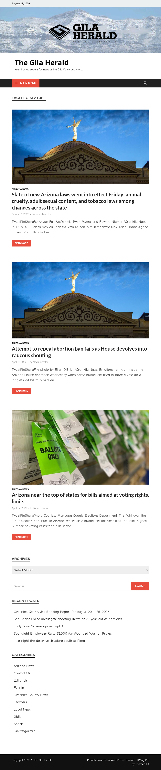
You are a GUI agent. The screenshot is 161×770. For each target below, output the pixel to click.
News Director (43, 214)
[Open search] (145, 83)
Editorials (20, 680)
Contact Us (22, 673)
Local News (22, 709)
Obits (17, 717)
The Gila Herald (42, 62)
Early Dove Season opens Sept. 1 (38, 626)
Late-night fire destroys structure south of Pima (49, 641)
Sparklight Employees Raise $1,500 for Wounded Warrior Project (63, 633)
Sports (18, 724)
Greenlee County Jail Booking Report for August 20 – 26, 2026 (62, 612)
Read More (20, 242)
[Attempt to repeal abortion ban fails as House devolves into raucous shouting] (80, 301)
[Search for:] (80, 586)
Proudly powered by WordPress (105, 760)
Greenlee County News (31, 695)
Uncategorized (25, 731)
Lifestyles (20, 702)
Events (19, 688)
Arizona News (20, 189)
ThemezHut (142, 764)
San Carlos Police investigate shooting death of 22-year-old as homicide (68, 619)
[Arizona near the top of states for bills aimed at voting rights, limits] (80, 448)
